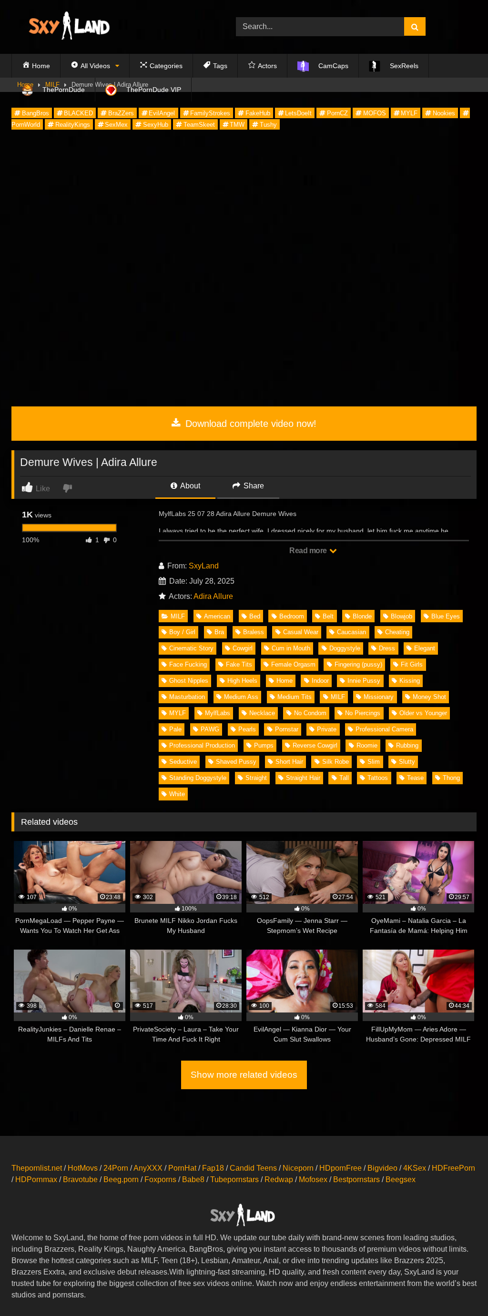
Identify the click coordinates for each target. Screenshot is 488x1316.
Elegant (424, 648)
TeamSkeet (199, 124)
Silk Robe (335, 761)
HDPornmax (36, 1179)
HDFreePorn (453, 1168)
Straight (256, 777)
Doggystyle (344, 648)
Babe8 (193, 1179)
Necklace (262, 713)
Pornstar (286, 729)
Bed (254, 616)
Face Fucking (188, 664)
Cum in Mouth (291, 648)
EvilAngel (162, 113)
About (189, 486)
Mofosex (313, 1179)
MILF (178, 616)
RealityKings (72, 124)
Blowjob (401, 616)
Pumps (264, 745)
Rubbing (407, 745)
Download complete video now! (249, 423)
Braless (253, 632)
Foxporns (160, 1179)
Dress (387, 648)
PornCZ (337, 113)
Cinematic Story (191, 648)
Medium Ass (241, 696)
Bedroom (291, 616)
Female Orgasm (293, 664)
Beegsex (401, 1179)
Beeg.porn (121, 1179)
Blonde (362, 616)
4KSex (414, 1168)
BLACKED (78, 113)
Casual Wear (300, 632)
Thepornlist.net (36, 1168)
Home (284, 680)
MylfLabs (217, 713)
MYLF (409, 113)
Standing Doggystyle (197, 777)
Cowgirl (243, 648)
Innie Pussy (363, 680)
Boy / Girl (182, 632)
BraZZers (121, 113)
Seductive (183, 761)
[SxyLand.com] (108, 27)
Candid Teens (253, 1168)
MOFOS (374, 113)
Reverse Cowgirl (315, 745)
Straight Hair (303, 777)
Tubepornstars (234, 1179)
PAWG (210, 729)
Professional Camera (384, 729)
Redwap (278, 1179)
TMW (237, 124)
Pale (175, 729)
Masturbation (187, 696)
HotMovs (83, 1168)
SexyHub (155, 124)
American (217, 616)
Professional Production (202, 745)
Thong (451, 777)
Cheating (397, 632)
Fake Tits (239, 664)
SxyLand (204, 566)
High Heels (242, 680)
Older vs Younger (423, 713)
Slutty (407, 761)
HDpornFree (340, 1168)
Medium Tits (294, 696)
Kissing (409, 680)
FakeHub (257, 113)
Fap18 (213, 1168)
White (177, 794)
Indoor (320, 680)
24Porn (115, 1168)
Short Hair (289, 761)
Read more (308, 551)
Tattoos (377, 777)
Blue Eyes (445, 616)
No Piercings (362, 713)
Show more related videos (244, 1075)
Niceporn (298, 1168)
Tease (415, 777)
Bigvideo (382, 1168)
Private (326, 729)
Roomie (366, 745)
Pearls (247, 729)
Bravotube (80, 1179)
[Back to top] (458, 1287)
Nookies (444, 113)
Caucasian (351, 632)
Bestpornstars (356, 1179)
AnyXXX (148, 1168)
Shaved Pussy (236, 761)
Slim (373, 761)
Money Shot (429, 696)
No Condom (310, 713)
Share (253, 486)
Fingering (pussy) (358, 664)
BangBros (35, 113)
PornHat (182, 1168)
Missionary (379, 696)
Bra (219, 632)
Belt (328, 616)
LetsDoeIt (298, 113)
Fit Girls (412, 664)
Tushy (268, 124)
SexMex (116, 124)
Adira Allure (213, 596)
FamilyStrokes (210, 113)
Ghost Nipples (188, 680)
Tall (344, 777)
